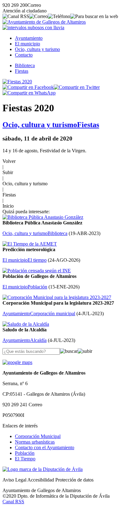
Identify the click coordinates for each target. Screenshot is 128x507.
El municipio (27, 43)
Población (24, 453)
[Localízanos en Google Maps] (17, 362)
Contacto (24, 55)
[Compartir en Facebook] (28, 87)
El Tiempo (25, 458)
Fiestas (21, 71)
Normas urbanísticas (35, 442)
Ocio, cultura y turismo (37, 49)
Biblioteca (25, 65)
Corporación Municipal (38, 436)
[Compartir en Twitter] (77, 87)
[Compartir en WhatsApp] (29, 92)
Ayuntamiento (29, 38)
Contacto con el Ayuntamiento (44, 447)
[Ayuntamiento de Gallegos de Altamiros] (44, 22)
